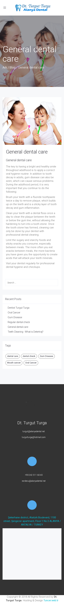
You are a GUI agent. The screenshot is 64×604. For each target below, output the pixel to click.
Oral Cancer (14, 312)
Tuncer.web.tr (51, 600)
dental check (29, 356)
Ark (5, 67)
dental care (12, 356)
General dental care (27, 152)
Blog (13, 67)
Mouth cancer (14, 362)
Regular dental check (19, 322)
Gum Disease (15, 317)
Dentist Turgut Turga (18, 307)
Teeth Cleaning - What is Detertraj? (25, 331)
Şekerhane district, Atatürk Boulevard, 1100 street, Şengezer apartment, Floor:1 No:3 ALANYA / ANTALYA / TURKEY (32, 521)
